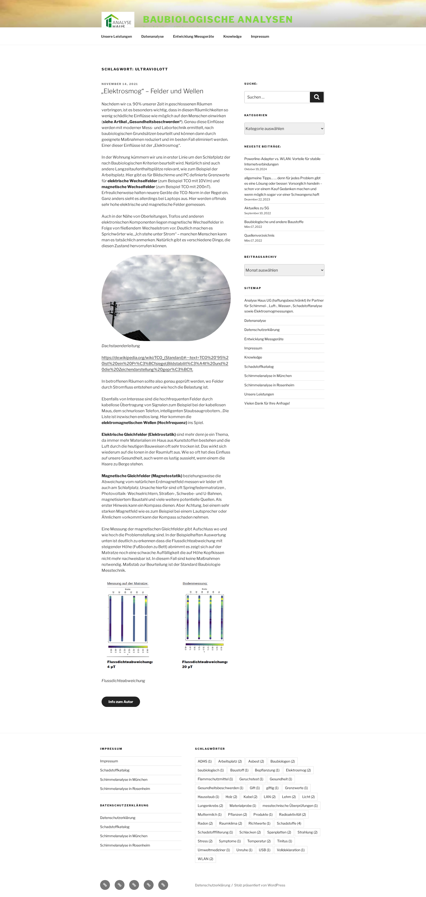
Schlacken (250, 832)
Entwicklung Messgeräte (193, 36)
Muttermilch (210, 814)
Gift (255, 788)
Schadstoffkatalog (259, 366)
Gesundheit (281, 779)
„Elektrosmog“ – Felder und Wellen (152, 91)
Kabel (250, 797)
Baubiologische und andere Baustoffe (273, 222)
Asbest (256, 761)
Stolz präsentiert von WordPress (259, 885)
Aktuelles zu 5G (256, 208)
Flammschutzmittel (215, 779)
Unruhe (244, 850)
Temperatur (259, 841)
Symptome (230, 841)
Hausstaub (208, 797)
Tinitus (284, 841)
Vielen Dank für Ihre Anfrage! (267, 403)
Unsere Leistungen (116, 36)
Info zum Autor (120, 702)
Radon (205, 823)
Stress (205, 841)
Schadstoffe (289, 823)
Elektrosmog (298, 770)
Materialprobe (243, 805)
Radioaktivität (292, 814)
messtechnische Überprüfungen (290, 805)
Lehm (289, 797)
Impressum (260, 36)
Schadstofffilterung (215, 832)
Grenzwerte (296, 788)
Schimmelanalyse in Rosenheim (269, 385)
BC (186, 369)
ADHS (205, 761)
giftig (272, 788)
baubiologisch (211, 770)
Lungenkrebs (210, 805)
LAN (270, 797)
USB (264, 850)
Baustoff (239, 770)
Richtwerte (259, 823)
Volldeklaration (291, 850)
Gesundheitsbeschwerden (220, 788)
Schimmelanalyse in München (268, 376)
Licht (308, 797)
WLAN (205, 859)
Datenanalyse (152, 36)
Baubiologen (282, 761)
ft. (191, 369)
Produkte (263, 814)
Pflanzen (237, 814)
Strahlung (308, 832)
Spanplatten (279, 832)
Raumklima (230, 823)
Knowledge (232, 36)
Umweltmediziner (214, 850)
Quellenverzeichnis (259, 235)
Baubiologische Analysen (218, 19)
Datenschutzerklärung (262, 329)
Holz (231, 797)
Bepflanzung (267, 770)
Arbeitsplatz (230, 761)
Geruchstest (251, 779)
